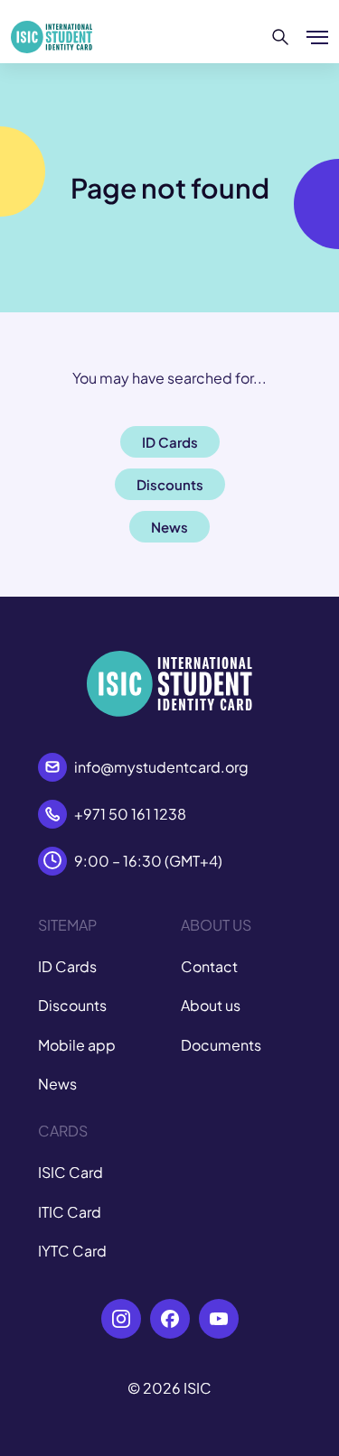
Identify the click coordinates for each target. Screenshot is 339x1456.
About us (210, 1005)
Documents (221, 1044)
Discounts (72, 1005)
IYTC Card (72, 1250)
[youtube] (219, 1319)
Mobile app (77, 1044)
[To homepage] (51, 37)
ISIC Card (70, 1172)
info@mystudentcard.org (161, 766)
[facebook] (170, 1319)
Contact (209, 966)
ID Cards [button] (170, 441)
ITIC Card (69, 1211)
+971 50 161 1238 (130, 813)
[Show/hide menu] (317, 37)
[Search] (280, 37)
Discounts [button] (170, 484)
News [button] (169, 526)
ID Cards (67, 966)
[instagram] (121, 1319)
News (57, 1083)
